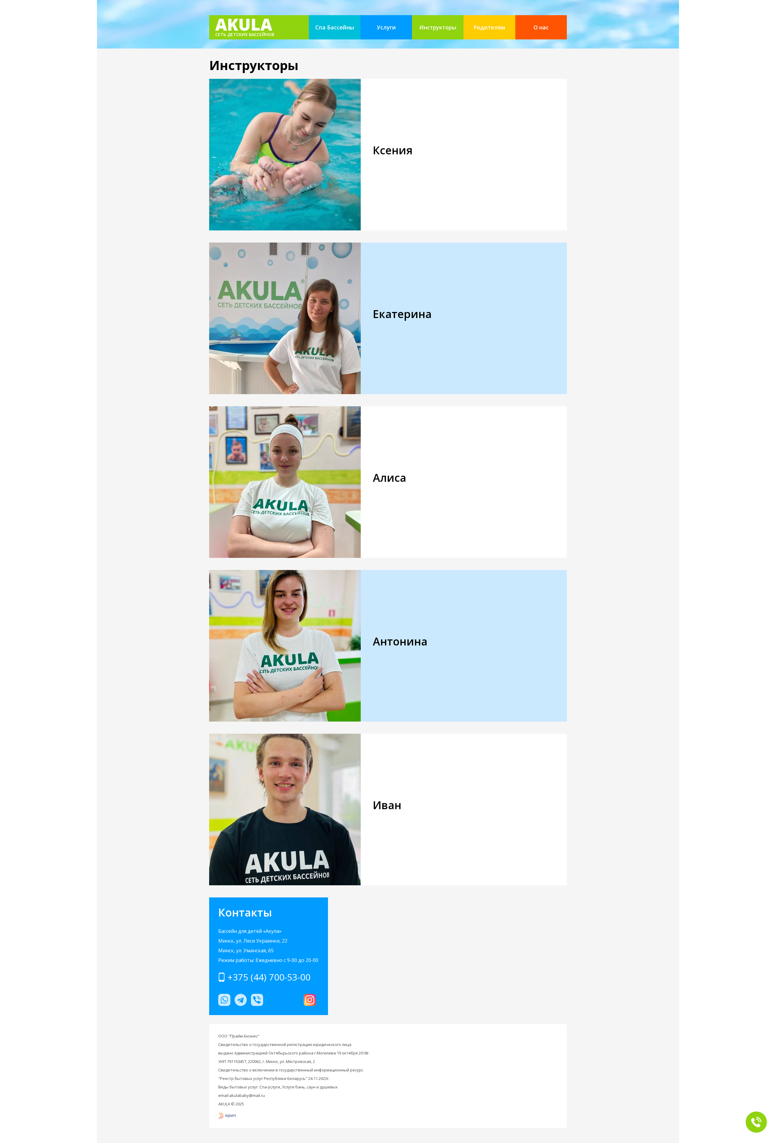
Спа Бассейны (334, 27)
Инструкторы (437, 27)
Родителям (489, 27)
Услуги (386, 27)
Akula (244, 26)
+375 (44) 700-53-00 (268, 977)
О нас (541, 27)
